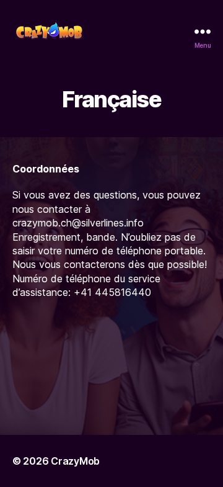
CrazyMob (75, 461)
